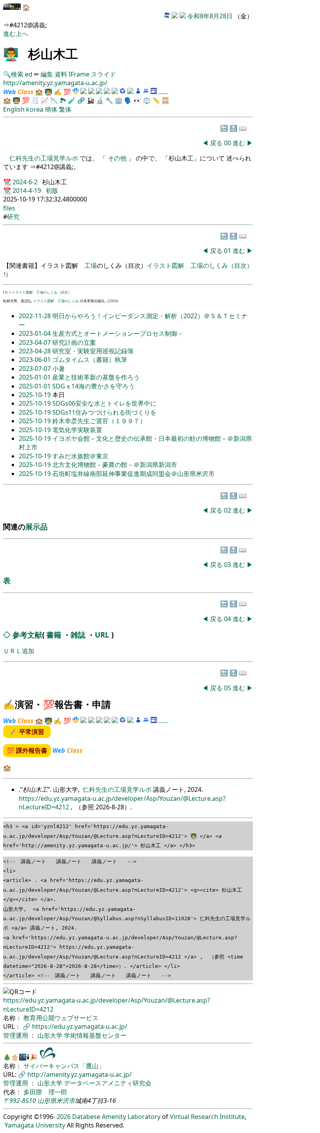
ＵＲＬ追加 (18, 651)
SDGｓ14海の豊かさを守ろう (93, 386)
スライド (103, 74)
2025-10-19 (35, 394)
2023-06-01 (35, 359)
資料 (62, 74)
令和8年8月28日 (210, 16)
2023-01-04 (35, 333)
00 (228, 143)
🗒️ (35, 100)
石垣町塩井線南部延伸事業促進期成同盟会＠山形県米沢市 (133, 473)
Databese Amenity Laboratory (116, 1116)
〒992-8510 (19, 1100)
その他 (117, 158)
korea (34, 109)
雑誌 (78, 635)
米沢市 (65, 1100)
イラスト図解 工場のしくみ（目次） (200, 265)
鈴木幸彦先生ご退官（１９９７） (99, 421)
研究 (13, 216)
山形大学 (50, 1035)
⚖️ (147, 100)
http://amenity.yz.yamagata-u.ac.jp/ (55, 82)
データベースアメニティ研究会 (107, 1083)
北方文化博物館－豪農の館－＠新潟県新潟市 (114, 464)
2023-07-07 (35, 368)
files (9, 208)
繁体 (65, 109)
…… (163, 91)
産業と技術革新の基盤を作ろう (96, 377)
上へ (22, 33)
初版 (52, 190)
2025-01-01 (35, 377)
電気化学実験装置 (77, 430)
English (14, 109)
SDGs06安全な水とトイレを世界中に (104, 403)
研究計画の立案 (74, 342)
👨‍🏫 (11, 53)
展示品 (36, 526)
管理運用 (16, 1035)
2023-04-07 (35, 342)
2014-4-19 (27, 190)
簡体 (51, 109)
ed (28, 74)
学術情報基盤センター (95, 1035)
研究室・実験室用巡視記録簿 (92, 351)
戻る (216, 143)
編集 (47, 74)
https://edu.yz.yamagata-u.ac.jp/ (79, 1026)
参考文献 (27, 635)
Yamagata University (35, 1125)
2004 (113, 300)
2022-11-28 (35, 316)
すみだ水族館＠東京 (80, 456)
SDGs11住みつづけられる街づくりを (104, 412)
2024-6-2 (25, 182)
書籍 (53, 635)
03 (228, 564)
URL (102, 635)
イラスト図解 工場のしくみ (55, 300)
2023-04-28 (35, 351)
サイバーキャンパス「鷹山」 (64, 1066)
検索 (17, 74)
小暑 (58, 368)
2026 (64, 1116)
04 (228, 619)
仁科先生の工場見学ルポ (44, 158)
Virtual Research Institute (207, 1116)
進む (9, 33)
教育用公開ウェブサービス (60, 1018)
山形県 (46, 1100)
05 (228, 688)
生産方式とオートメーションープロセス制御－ (117, 333)
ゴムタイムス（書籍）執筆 (89, 359)
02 (228, 510)
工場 (90, 265)
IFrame (79, 74)
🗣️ (128, 100)
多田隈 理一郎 (45, 1092)
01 (228, 250)
